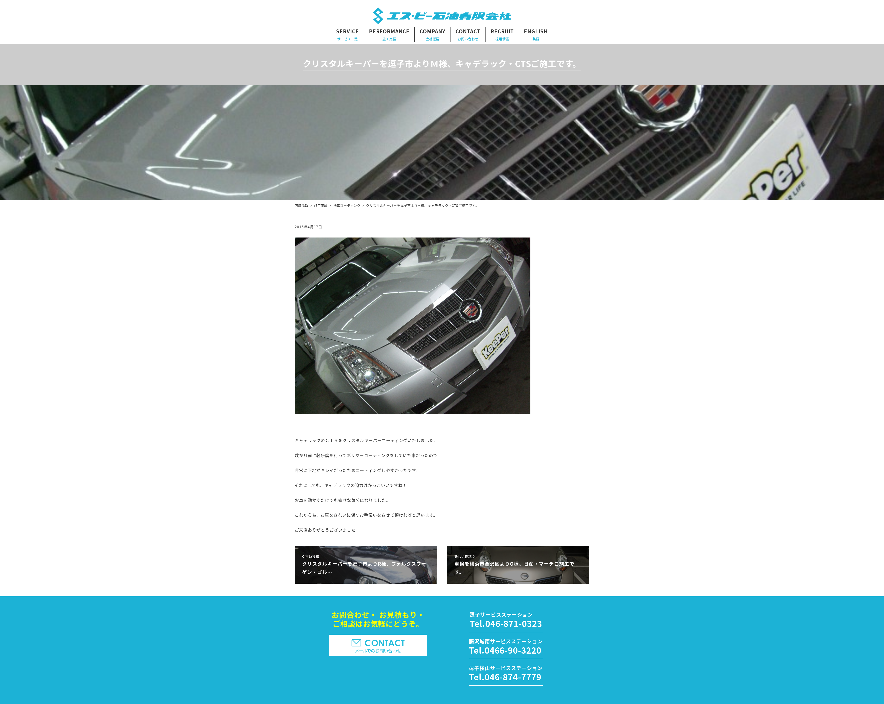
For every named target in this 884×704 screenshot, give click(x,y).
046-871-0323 (513, 623)
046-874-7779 (513, 677)
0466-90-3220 (513, 650)
